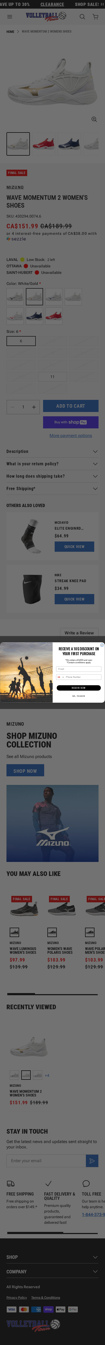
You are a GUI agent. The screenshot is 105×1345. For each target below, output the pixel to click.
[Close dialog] (102, 645)
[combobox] (60, 677)
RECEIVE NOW (79, 688)
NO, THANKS (78, 696)
